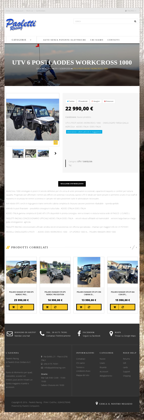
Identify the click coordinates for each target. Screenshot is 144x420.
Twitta (71, 101)
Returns (126, 358)
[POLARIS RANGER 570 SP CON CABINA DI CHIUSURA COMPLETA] (89, 271)
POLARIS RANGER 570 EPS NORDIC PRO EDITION (55, 293)
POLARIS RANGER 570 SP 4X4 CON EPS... (122, 293)
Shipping (126, 375)
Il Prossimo (56, 153)
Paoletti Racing (35, 402)
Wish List (29, 11)
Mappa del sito (82, 375)
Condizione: (70, 117)
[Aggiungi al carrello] (13, 307)
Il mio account (18, 11)
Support (126, 371)
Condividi (83, 101)
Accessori (104, 371)
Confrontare (40, 11)
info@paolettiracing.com (54, 367)
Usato (102, 363)
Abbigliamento (106, 375)
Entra (8, 11)
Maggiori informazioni (72, 184)
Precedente (9, 153)
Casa (38, 68)
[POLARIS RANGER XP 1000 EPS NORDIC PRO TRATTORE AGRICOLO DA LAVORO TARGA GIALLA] (21, 271)
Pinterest (109, 101)
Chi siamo (80, 363)
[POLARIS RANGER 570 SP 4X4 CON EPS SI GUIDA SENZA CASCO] (122, 271)
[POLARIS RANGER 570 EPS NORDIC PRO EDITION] (55, 271)
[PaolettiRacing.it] (21, 24)
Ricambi (103, 367)
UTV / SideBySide (84, 161)
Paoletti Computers (30, 406)
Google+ (96, 101)
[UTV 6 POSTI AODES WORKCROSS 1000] (18, 153)
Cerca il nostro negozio (115, 404)
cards (125, 367)
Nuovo (102, 358)
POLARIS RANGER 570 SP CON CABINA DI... (89, 293)
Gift (124, 363)
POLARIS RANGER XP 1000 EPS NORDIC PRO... (21, 293)
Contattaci (80, 358)
